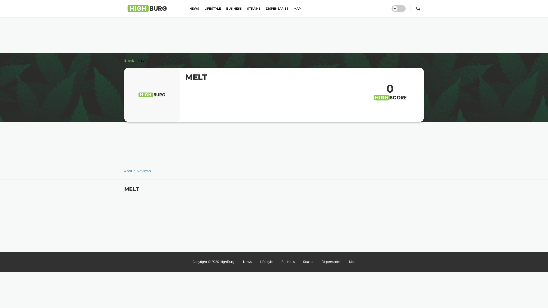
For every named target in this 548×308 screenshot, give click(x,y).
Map (297, 8)
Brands (129, 60)
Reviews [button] (144, 171)
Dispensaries (277, 8)
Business (234, 8)
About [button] (129, 171)
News (194, 8)
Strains (254, 8)
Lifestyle (212, 8)
